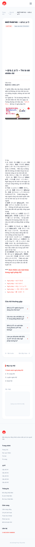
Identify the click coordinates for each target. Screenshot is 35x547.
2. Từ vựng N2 (10, 374)
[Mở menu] (31, 3)
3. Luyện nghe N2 (11, 377)
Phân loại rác (6, 519)
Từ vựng (4, 459)
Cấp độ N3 (5, 476)
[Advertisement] (17, 48)
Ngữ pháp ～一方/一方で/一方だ (17, 289)
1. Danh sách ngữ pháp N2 (14, 370)
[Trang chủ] (17, 432)
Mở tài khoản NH (7, 522)
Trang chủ (4, 13)
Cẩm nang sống (6, 509)
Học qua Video (6, 453)
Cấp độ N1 (5, 469)
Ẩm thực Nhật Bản (7, 499)
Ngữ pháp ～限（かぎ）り (15, 292)
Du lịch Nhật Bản (7, 496)
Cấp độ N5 (5, 482)
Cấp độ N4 (5, 479)
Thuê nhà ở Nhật (7, 516)
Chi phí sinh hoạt (7, 512)
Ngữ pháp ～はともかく (15, 283)
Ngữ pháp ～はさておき (15, 280)
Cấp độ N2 (11, 13)
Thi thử (4, 456)
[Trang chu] (4, 3)
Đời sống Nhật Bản (7, 492)
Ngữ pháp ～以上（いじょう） (17, 286)
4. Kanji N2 (8, 381)
